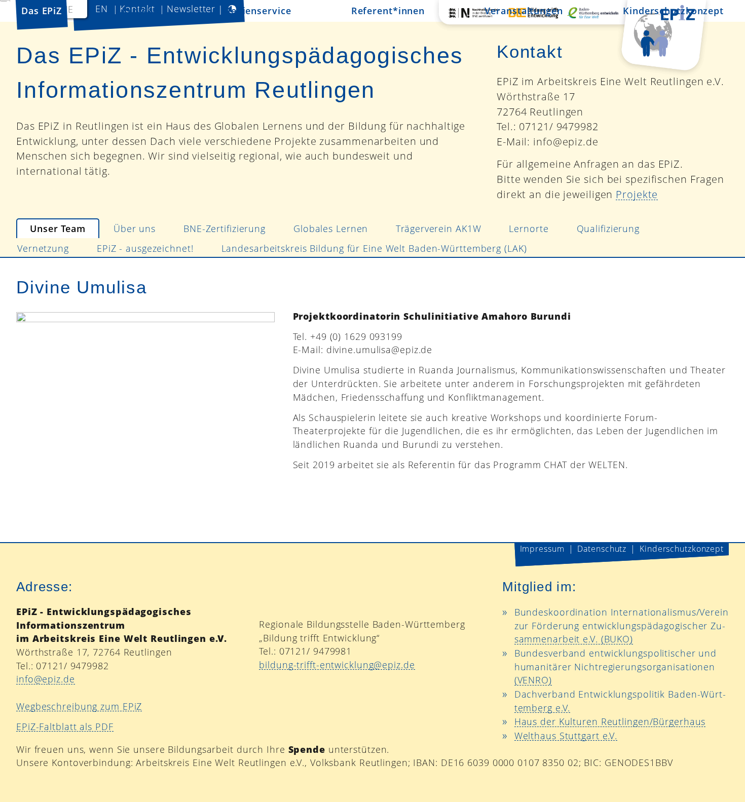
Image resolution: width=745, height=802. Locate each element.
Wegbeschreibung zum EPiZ (79, 706)
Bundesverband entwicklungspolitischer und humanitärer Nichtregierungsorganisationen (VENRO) (615, 666)
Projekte (637, 194)
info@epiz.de (45, 679)
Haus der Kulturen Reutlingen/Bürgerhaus (610, 721)
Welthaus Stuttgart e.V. (565, 736)
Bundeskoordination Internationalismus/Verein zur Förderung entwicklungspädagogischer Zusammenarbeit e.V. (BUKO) (621, 625)
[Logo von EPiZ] (573, 40)
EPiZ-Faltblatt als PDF (65, 726)
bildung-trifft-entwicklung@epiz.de (337, 665)
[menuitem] (58, 228)
